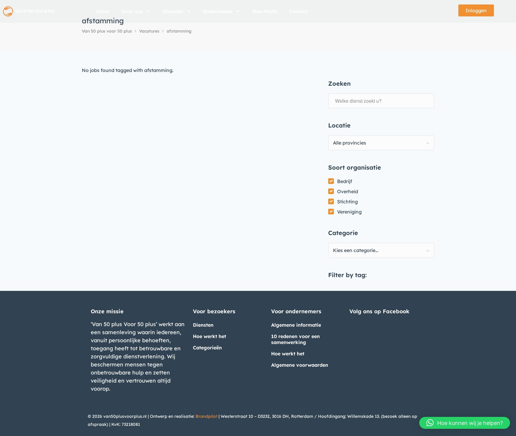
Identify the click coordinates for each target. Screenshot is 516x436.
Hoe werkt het (209, 336)
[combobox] (381, 142)
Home (103, 11)
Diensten (173, 11)
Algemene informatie (296, 325)
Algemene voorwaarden (299, 365)
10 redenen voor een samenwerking (295, 339)
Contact (298, 11)
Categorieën (207, 348)
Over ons (132, 11)
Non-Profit (264, 11)
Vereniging (349, 211)
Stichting (347, 201)
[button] (464, 423)
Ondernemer (218, 11)
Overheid (347, 191)
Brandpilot (206, 416)
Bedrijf (344, 181)
